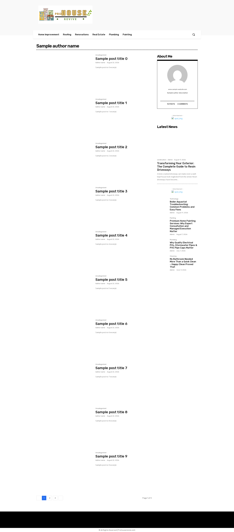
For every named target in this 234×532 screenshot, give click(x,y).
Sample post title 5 (111, 280)
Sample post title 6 (111, 324)
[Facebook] (179, 97)
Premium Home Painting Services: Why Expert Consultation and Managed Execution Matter (183, 226)
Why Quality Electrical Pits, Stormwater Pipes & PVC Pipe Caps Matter (183, 245)
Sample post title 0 (111, 59)
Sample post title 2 (111, 147)
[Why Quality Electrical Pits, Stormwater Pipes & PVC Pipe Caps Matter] (162, 244)
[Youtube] (183, 97)
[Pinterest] (175, 97)
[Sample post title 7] (64, 382)
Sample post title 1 (111, 103)
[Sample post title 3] (64, 205)
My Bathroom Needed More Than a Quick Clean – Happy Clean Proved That (183, 263)
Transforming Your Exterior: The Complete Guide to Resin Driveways (176, 166)
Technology (174, 199)
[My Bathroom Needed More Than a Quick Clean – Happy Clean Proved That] (162, 260)
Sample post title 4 (111, 235)
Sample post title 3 (111, 191)
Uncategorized (100, 55)
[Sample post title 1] (64, 117)
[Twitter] (171, 97)
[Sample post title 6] (64, 338)
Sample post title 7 (111, 368)
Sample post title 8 (111, 412)
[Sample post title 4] (64, 249)
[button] (194, 34)
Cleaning (173, 256)
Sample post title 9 (111, 456)
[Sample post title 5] (64, 294)
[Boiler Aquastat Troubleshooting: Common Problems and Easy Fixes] (162, 203)
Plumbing (173, 240)
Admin (170, 160)
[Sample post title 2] (64, 161)
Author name (100, 63)
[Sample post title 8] (64, 426)
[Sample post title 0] (64, 73)
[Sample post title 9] (64, 470)
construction (161, 160)
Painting (173, 218)
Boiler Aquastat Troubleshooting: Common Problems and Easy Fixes (182, 205)
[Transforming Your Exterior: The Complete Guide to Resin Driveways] (177, 143)
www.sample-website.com (177, 89)
